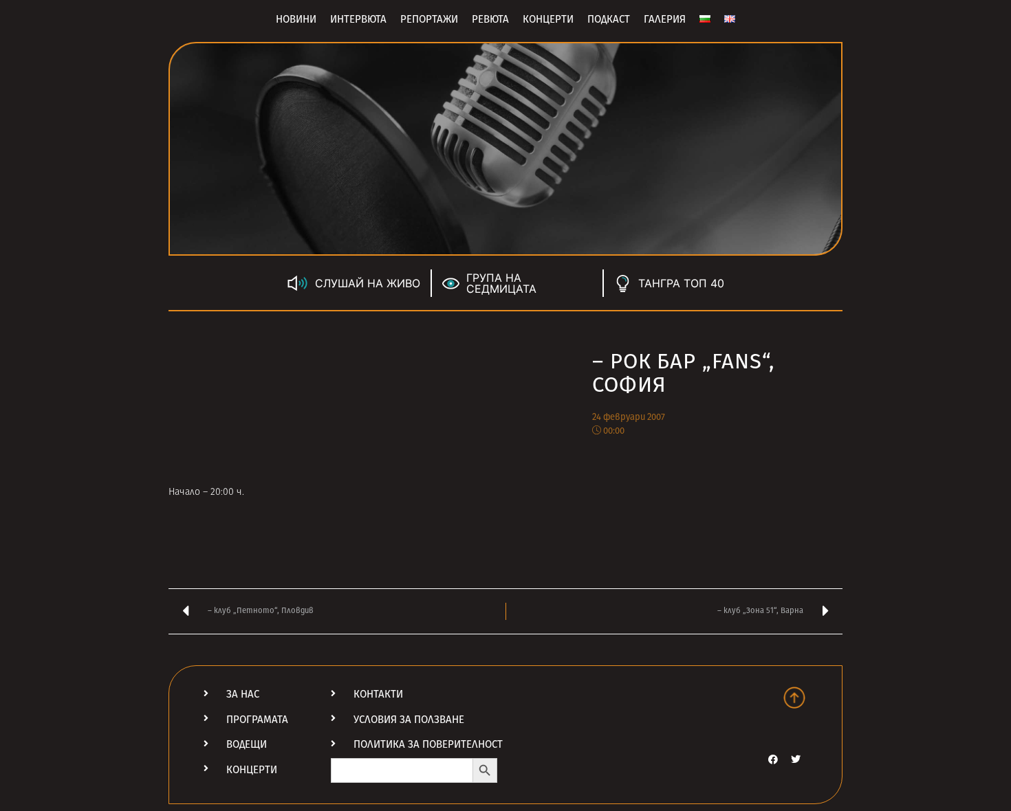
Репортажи (429, 19)
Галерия (665, 19)
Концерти (548, 19)
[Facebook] (773, 759)
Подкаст (608, 19)
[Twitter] (795, 759)
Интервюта (358, 19)
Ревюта (490, 19)
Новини (296, 19)
